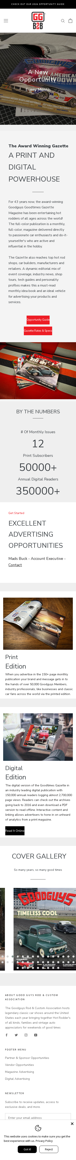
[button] (2, 956)
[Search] (63, 20)
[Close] (72, 1124)
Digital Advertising (17, 1079)
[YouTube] (35, 1034)
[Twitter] (16, 1034)
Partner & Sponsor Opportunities (27, 1058)
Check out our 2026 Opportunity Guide (38, 4)
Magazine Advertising (19, 1072)
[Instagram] (25, 1034)
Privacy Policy (44, 1141)
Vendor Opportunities (19, 1065)
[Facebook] (6, 1034)
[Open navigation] (6, 20)
